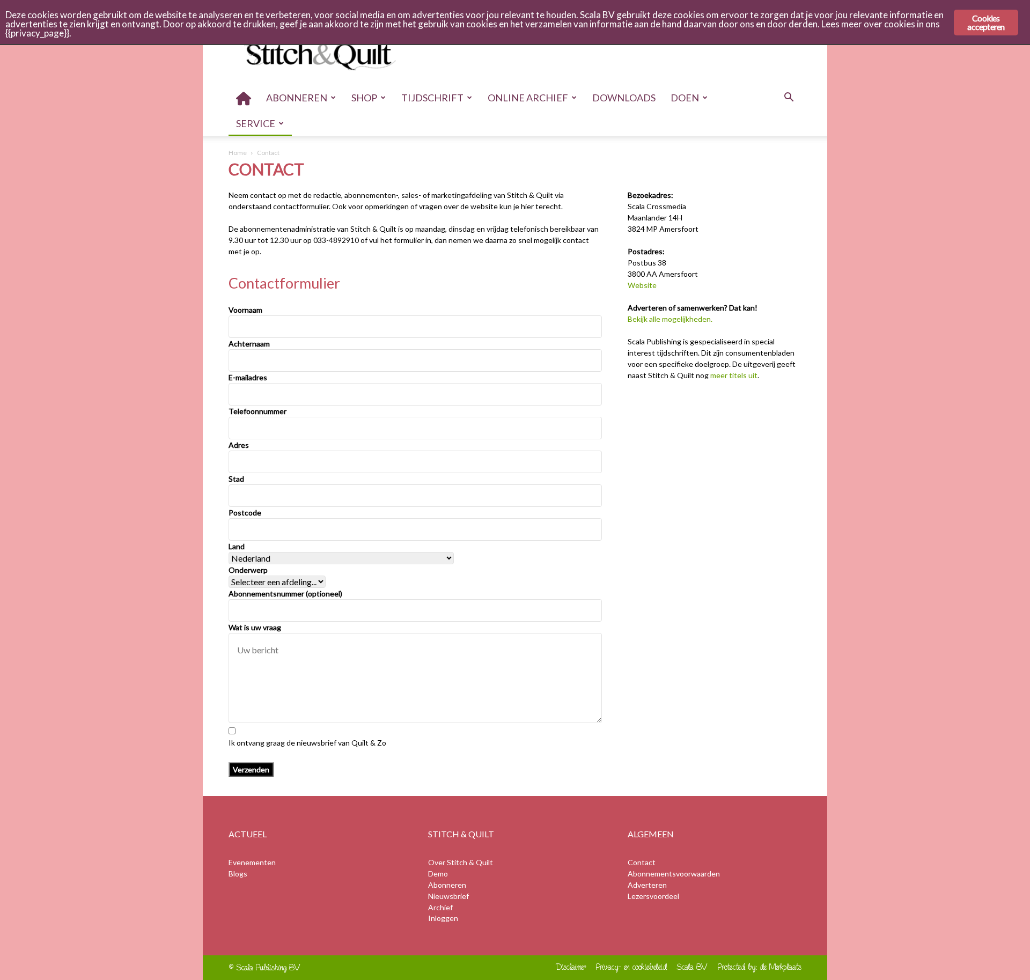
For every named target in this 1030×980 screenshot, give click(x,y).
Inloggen (443, 918)
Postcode (245, 512)
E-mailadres (248, 377)
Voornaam (245, 309)
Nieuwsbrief (448, 896)
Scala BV (692, 966)
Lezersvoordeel (653, 896)
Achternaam (249, 343)
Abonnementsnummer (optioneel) (285, 593)
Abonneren (296, 98)
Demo (438, 873)
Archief (440, 907)
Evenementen (252, 862)
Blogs (238, 873)
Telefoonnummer (257, 411)
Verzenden (251, 769)
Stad (236, 478)
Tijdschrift (432, 98)
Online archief (528, 98)
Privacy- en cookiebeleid (631, 966)
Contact (642, 862)
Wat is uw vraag (255, 627)
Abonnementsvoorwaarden (674, 873)
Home (238, 153)
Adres (239, 445)
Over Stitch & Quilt (460, 862)
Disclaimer (571, 966)
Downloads (624, 98)
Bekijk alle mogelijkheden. (670, 318)
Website (642, 285)
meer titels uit (733, 375)
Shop (364, 98)
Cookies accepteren (985, 22)
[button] (788, 98)
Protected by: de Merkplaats (759, 966)
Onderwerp (248, 569)
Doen (685, 98)
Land (237, 546)
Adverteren (647, 884)
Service (255, 123)
